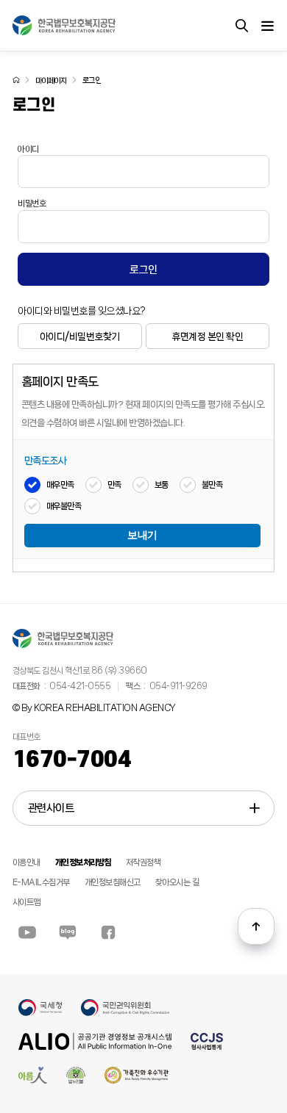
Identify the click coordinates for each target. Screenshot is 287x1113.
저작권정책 (143, 862)
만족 (114, 484)
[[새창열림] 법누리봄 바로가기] (76, 1081)
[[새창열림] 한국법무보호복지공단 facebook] (108, 932)
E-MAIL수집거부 (41, 882)
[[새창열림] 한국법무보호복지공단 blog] (68, 932)
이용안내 (26, 862)
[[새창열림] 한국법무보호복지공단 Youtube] (27, 932)
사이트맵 (26, 902)
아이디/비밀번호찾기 (80, 336)
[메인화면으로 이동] (16, 80)
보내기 (142, 535)
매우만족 (60, 484)
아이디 (28, 149)
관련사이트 (51, 808)
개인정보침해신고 (113, 882)
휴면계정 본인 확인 (207, 336)
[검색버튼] (241, 25)
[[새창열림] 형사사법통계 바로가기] (207, 1047)
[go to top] (256, 926)
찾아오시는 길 (177, 882)
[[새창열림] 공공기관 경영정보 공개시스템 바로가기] (94, 1047)
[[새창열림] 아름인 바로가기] (32, 1081)
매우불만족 (64, 506)
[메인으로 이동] (64, 25)
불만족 (212, 484)
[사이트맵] (267, 25)
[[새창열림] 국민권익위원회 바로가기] (125, 1013)
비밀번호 (32, 203)
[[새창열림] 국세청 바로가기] (40, 1013)
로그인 (143, 269)
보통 (162, 484)
